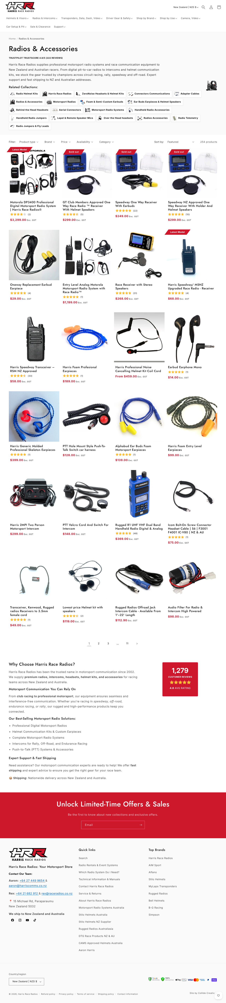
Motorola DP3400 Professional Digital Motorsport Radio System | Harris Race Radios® (33, 206)
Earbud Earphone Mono (185, 367)
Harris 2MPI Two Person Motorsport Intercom (27, 527)
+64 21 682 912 (27, 893)
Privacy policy (66, 994)
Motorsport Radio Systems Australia (101, 907)
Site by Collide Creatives (203, 993)
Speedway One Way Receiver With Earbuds (136, 204)
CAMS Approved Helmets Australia (101, 943)
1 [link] (89, 643)
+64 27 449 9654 (33, 880)
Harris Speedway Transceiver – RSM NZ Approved (32, 369)
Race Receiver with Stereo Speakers (134, 287)
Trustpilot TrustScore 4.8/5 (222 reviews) (36, 58)
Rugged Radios (158, 893)
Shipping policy (106, 994)
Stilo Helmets (157, 879)
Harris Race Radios (161, 858)
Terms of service (85, 994)
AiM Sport (155, 865)
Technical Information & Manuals (99, 879)
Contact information (127, 994)
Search (83, 858)
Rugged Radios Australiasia (96, 928)
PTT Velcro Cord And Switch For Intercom (86, 527)
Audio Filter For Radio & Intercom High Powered (185, 609)
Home (12, 38)
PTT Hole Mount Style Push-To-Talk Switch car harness (84, 448)
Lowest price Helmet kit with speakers (83, 609)
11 (127, 643)
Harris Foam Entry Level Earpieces (185, 448)
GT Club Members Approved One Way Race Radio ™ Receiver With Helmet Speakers (87, 206)
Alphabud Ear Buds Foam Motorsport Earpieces (133, 448)
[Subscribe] (141, 825)
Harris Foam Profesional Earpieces (80, 369)
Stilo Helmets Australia (93, 914)
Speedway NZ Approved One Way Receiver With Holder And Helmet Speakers (190, 206)
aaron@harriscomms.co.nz (28, 885)
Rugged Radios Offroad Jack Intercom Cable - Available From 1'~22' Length (138, 611)
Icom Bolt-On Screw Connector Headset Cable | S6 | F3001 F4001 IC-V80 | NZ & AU (190, 529)
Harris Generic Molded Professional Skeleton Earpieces (32, 448)
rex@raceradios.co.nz (57, 893)
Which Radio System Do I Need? (99, 872)
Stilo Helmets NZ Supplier (95, 921)
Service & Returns (90, 893)
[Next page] (137, 644)
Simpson (154, 914)
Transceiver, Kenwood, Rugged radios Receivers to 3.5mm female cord (32, 611)
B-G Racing (156, 907)
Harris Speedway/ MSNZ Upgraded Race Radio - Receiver (191, 287)
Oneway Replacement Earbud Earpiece (31, 287)
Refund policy (48, 994)
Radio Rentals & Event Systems (98, 865)
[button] (17, 18)
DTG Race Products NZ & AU (97, 936)
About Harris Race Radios (95, 900)
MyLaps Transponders (163, 886)
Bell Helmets (156, 900)
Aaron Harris (87, 950)
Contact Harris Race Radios (96, 886)
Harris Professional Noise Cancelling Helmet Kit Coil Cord (138, 369)
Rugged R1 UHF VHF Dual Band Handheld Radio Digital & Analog (139, 527)
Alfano (153, 872)
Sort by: (159, 141)
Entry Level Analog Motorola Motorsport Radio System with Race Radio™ (84, 288)
